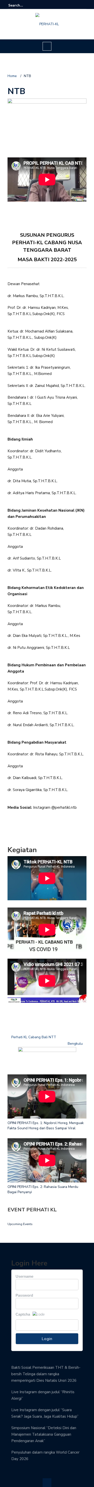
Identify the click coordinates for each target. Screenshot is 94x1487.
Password (24, 1295)
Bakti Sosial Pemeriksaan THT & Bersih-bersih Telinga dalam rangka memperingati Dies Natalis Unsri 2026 (45, 1374)
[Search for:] (24, 5)
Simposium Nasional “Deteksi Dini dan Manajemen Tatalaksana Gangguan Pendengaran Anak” (43, 1434)
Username (24, 1276)
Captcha (23, 1314)
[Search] (83, 5)
